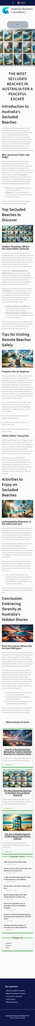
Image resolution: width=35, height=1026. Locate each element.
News (7, 948)
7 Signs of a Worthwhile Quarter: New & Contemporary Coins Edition (17, 878)
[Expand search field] (13, 2)
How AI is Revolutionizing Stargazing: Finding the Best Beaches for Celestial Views (17, 751)
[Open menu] (17, 24)
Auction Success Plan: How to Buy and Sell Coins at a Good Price (17, 869)
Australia (8, 943)
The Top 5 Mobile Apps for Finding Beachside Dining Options (17, 836)
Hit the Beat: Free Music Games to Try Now (17, 887)
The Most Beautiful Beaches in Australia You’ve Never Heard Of (18, 793)
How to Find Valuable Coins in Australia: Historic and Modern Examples (15, 906)
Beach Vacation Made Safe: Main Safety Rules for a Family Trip (15, 896)
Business (8, 945)
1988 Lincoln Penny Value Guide (15, 862)
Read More (9, 765)
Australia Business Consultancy (15, 1016)
